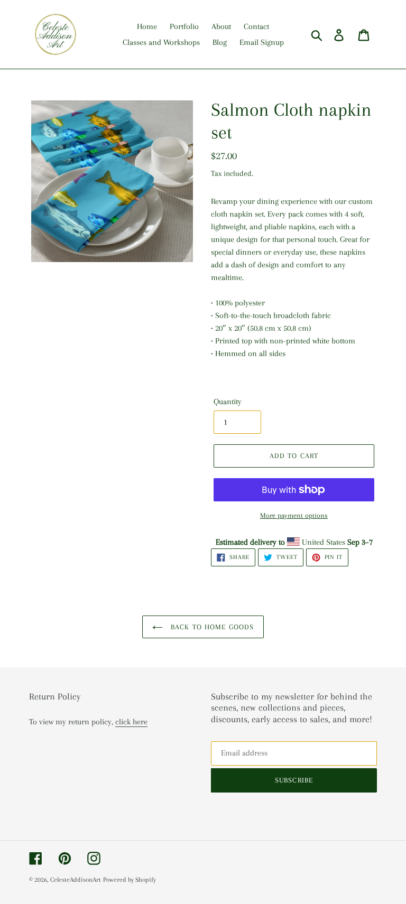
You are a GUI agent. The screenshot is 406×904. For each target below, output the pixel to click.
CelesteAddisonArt (75, 879)
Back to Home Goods (211, 627)
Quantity (228, 401)
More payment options (294, 515)
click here (131, 721)
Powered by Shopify (129, 879)
